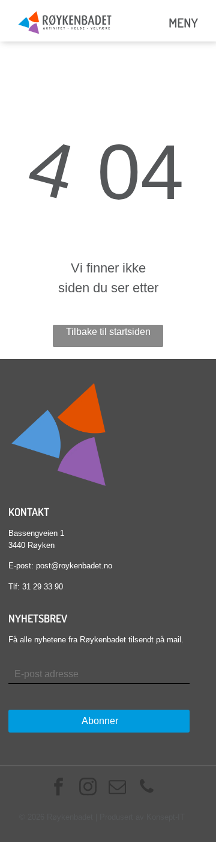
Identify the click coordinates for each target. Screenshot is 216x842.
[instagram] (88, 788)
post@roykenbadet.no (74, 565)
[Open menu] (183, 23)
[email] (117, 788)
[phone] (147, 788)
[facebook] (59, 788)
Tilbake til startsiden (108, 332)
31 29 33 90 (42, 586)
